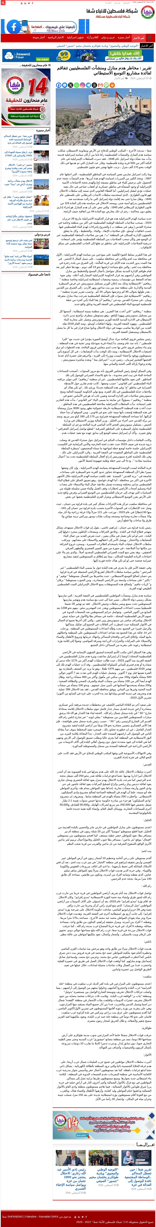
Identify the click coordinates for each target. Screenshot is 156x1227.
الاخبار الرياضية (56, 37)
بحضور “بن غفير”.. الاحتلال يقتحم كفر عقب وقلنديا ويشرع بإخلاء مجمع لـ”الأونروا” (18, 168)
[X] (70, 85)
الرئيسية (126, 3)
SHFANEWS (15, 1216)
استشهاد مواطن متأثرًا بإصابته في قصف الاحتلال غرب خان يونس (19, 219)
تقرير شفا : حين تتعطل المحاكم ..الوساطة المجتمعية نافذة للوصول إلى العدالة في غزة (138, 1177)
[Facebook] (32, 3)
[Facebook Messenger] (64, 85)
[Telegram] (88, 85)
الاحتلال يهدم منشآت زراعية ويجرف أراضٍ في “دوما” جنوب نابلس (18, 184)
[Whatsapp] (76, 85)
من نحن (117, 3)
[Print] (112, 85)
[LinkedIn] (25, 3)
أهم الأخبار (138, 38)
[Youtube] (21, 3)
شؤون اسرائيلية (75, 37)
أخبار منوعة (39, 37)
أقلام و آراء (92, 37)
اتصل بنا (108, 3)
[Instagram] (82, 85)
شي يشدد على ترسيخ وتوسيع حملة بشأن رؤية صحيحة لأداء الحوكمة (19, 243)
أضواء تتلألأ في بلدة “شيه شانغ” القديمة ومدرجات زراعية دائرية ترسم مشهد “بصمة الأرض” (18, 259)
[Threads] (94, 85)
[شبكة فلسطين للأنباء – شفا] (120, 11)
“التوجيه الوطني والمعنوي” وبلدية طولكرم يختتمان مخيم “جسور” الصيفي (98, 45)
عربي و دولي (108, 37)
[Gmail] (100, 85)
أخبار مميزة (124, 37)
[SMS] (106, 85)
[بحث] (3, 2)
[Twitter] (29, 3)
